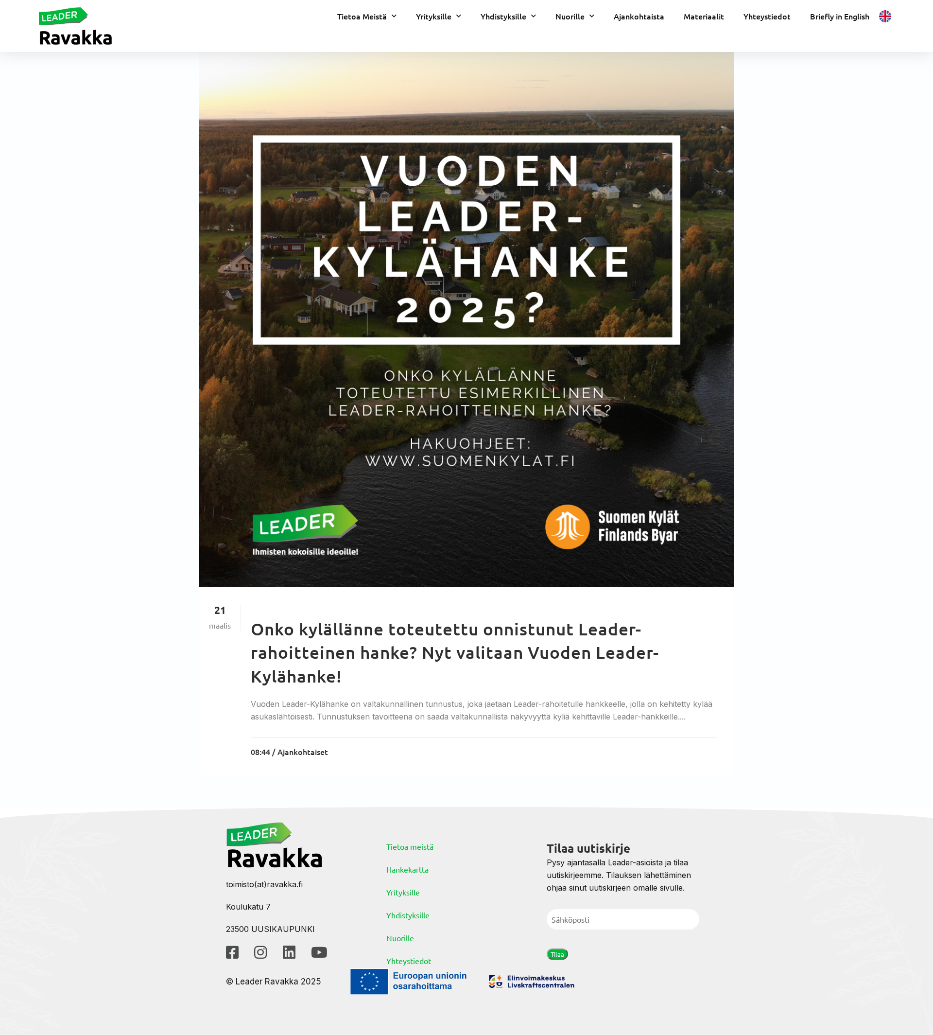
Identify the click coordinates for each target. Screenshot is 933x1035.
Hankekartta (407, 869)
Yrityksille (433, 16)
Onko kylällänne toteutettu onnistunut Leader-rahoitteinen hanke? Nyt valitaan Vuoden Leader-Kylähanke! (455, 652)
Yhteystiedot (767, 16)
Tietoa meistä (409, 846)
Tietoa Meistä (362, 16)
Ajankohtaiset (302, 751)
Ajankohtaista (639, 16)
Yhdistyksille (503, 16)
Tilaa (557, 954)
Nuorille (570, 16)
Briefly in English (839, 16)
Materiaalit (704, 16)
